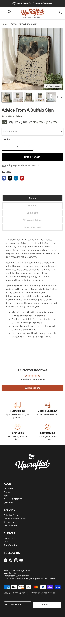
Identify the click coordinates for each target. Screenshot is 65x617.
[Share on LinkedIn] (16, 178)
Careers (7, 492)
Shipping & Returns (32, 220)
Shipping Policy (11, 515)
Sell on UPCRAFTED (13, 499)
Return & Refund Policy (15, 518)
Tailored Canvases (13, 116)
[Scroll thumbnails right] (60, 97)
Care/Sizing (32, 212)
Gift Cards (8, 502)
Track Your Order (11, 545)
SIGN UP (47, 604)
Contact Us (9, 538)
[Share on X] (10, 178)
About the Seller (32, 227)
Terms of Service (11, 522)
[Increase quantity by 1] (29, 146)
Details (32, 198)
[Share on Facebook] (4, 178)
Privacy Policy (10, 525)
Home (4, 24)
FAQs (6, 541)
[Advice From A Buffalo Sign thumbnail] (7, 97)
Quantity (6, 139)
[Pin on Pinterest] (22, 178)
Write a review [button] (32, 388)
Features (32, 205)
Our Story (8, 488)
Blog (6, 495)
